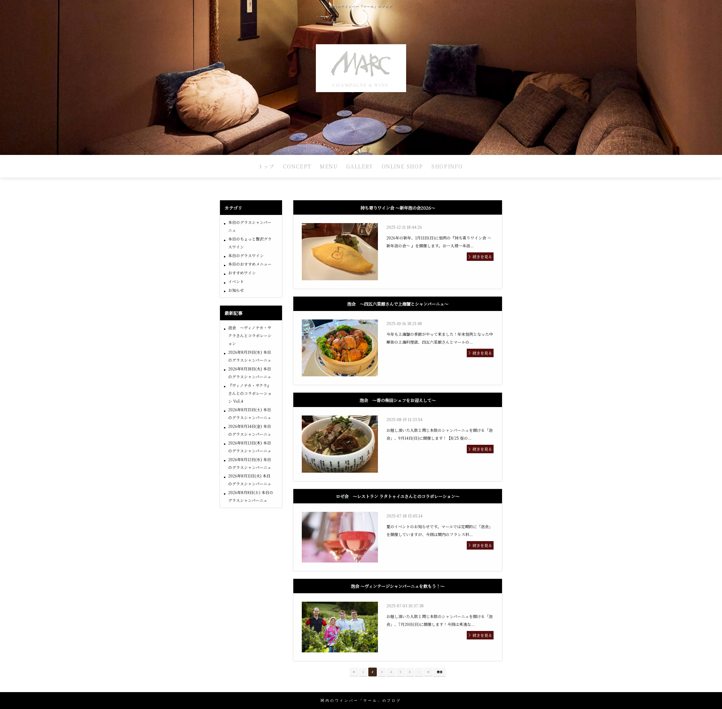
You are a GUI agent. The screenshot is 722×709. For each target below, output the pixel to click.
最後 (440, 672)
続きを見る (482, 256)
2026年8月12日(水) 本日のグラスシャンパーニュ (249, 463)
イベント (236, 281)
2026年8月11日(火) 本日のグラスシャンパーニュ (249, 479)
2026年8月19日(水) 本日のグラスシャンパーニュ (249, 356)
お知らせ (236, 290)
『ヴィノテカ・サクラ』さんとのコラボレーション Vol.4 (250, 393)
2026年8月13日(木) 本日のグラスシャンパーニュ (249, 447)
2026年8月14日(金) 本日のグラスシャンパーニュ (249, 430)
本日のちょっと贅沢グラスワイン (250, 243)
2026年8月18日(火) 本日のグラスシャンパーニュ (249, 372)
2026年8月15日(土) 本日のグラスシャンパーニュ (249, 413)
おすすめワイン (242, 272)
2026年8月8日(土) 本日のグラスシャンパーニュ (250, 496)
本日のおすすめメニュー (250, 264)
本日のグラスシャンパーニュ (249, 226)
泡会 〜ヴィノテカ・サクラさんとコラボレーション (250, 335)
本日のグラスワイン (246, 255)
